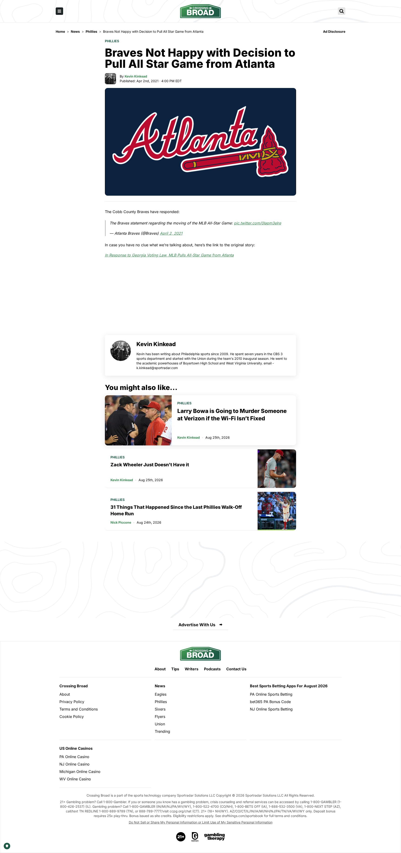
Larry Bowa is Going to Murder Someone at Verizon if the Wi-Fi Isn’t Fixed (232, 415)
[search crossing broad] (341, 11)
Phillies (112, 41)
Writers (191, 669)
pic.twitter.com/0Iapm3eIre (257, 223)
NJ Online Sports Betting (271, 709)
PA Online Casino (74, 756)
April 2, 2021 (171, 233)
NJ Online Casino (74, 764)
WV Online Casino (75, 779)
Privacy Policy (71, 701)
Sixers (160, 709)
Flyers (160, 716)
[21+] (181, 836)
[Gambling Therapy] (214, 837)
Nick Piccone (120, 522)
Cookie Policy (71, 716)
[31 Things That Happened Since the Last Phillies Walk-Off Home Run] (277, 511)
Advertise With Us (196, 624)
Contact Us (236, 669)
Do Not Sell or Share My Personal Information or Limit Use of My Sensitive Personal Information (200, 822)
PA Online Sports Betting (271, 694)
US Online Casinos (76, 748)
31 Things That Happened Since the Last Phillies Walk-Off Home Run (176, 510)
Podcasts (212, 669)
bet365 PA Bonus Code (270, 701)
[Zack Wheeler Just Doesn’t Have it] (277, 468)
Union (160, 724)
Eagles (160, 694)
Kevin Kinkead (136, 76)
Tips (175, 669)
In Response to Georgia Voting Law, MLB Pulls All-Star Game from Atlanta (169, 255)
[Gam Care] (195, 836)
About (160, 669)
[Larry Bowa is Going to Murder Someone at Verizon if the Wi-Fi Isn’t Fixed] (138, 420)
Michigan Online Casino (79, 771)
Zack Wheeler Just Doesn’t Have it (149, 464)
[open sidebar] (59, 11)
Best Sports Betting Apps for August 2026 (288, 686)
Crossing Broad (73, 686)
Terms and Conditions (78, 709)
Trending (162, 731)
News (160, 686)
